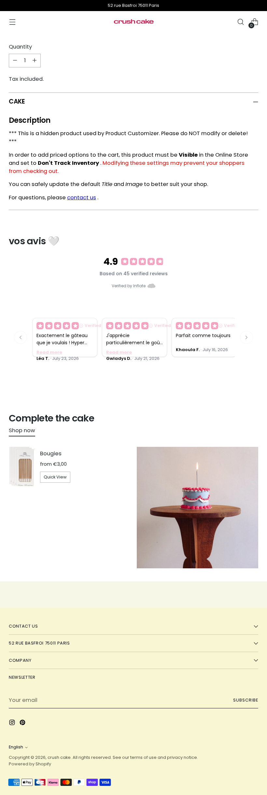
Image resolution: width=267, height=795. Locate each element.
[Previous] (20, 337)
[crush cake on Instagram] (13, 723)
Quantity (20, 46)
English (16, 747)
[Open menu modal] (12, 22)
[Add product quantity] (34, 60)
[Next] (246, 337)
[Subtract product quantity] (15, 60)
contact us (81, 197)
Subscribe (245, 700)
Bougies (51, 453)
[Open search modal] (240, 22)
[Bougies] (22, 466)
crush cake (59, 757)
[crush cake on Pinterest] (23, 723)
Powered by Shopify (30, 764)
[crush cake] (133, 22)
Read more (49, 352)
